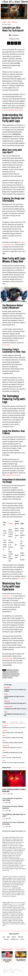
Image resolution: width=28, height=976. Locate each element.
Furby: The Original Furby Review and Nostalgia (21, 960)
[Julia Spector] (10, 35)
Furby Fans (4, 755)
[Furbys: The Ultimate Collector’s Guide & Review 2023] (14, 778)
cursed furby (4, 730)
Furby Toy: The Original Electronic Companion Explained (7, 960)
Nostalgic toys (15, 673)
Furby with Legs (14, 672)
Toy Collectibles (14, 675)
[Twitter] (12, 43)
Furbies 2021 (6, 672)
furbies (4, 22)
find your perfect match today (12, 110)
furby (9, 22)
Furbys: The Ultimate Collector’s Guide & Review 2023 (12, 732)
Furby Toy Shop (16, 904)
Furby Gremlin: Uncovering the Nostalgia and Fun (15, 703)
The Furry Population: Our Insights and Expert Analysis (12, 737)
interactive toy (7, 596)
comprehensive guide (13, 475)
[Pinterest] (15, 43)
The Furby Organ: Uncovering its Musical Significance (12, 742)
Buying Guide (7, 687)
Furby (10, 523)
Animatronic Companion (12, 670)
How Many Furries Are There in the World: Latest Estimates (13, 727)
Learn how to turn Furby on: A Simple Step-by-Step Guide (13, 762)
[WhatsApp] (19, 43)
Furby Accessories (8, 706)
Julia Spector (16, 35)
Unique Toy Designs (7, 677)
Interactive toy (7, 673)
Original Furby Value (7, 888)
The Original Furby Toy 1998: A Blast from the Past (15, 708)
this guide (5, 345)
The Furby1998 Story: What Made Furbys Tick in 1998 (12, 752)
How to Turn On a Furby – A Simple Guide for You (11, 757)
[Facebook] (8, 43)
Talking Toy (6, 675)
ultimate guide (7, 658)
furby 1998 (14, 22)
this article (21, 578)
